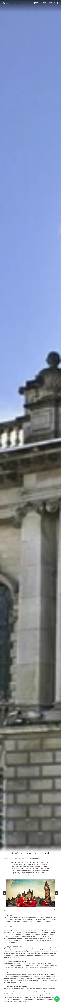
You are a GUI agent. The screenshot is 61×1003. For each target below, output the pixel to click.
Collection (11, 3)
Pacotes (29, 3)
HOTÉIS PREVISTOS (34, 910)
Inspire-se (45, 3)
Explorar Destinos (36, 3)
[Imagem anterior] (4, 893)
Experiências (19, 3)
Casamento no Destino (52, 3)
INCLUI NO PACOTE (20, 910)
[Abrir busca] (58, 3)
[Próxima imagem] (56, 893)
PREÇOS (44, 910)
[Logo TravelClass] (5, 3)
